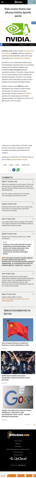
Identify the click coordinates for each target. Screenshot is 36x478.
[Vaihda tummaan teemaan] (34, 2)
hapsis (4, 219)
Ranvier (4, 294)
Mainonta (18, 443)
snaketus (4, 204)
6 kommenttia (32, 44)
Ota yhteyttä (18, 446)
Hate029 (4, 234)
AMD (3, 258)
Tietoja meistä (18, 441)
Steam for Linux (26, 165)
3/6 (33, 219)
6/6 (33, 294)
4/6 (33, 234)
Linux (5, 165)
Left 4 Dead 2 (27, 93)
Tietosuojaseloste (18, 452)
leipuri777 (4, 181)
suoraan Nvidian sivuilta (19, 159)
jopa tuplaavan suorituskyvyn (20, 58)
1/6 (33, 181)
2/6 (33, 204)
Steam (17, 165)
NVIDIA (11, 165)
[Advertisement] (18, 122)
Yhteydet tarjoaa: (18, 455)
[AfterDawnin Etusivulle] (18, 2)
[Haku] (30, 2)
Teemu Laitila (7, 44)
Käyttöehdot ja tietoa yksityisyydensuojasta (18, 449)
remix (3, 273)
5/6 (33, 273)
